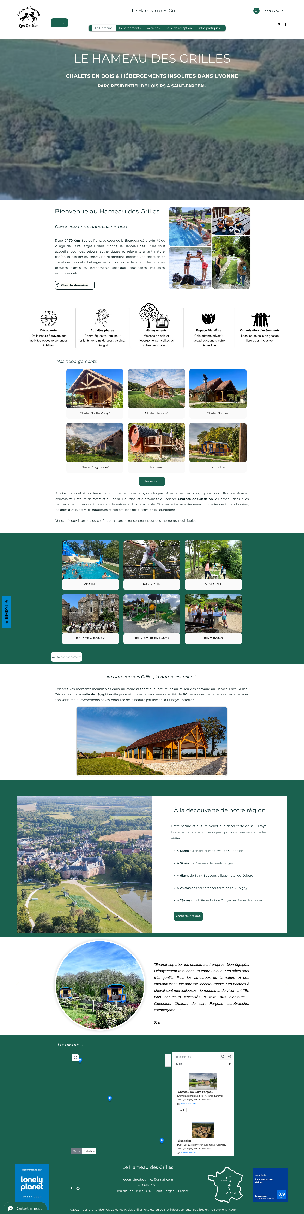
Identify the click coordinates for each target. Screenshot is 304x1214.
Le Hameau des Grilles (157, 10)
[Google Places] (279, 24)
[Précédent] (17, 985)
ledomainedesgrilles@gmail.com (147, 1179)
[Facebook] (285, 24)
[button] (94, 394)
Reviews (6, 612)
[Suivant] (286, 985)
